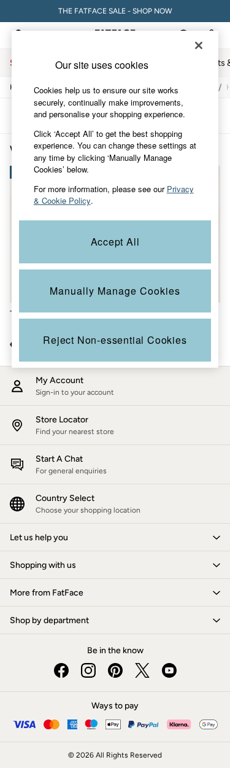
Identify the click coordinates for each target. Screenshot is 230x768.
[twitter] (142, 670)
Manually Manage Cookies (115, 291)
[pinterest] (115, 670)
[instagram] (88, 670)
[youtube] (169, 670)
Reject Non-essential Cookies (114, 340)
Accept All (115, 242)
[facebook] (61, 670)
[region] (115, 199)
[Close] (198, 45)
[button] (115, 537)
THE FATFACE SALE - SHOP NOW (115, 11)
